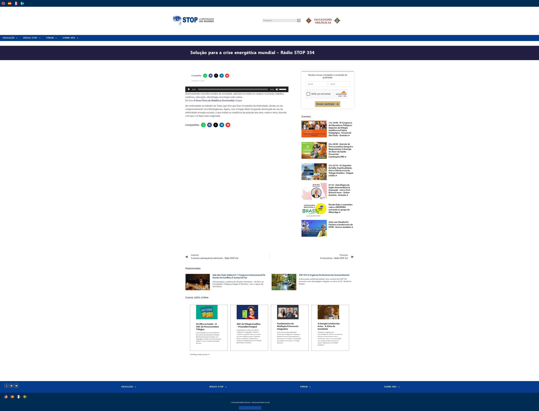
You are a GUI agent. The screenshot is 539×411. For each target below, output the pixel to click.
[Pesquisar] (299, 20)
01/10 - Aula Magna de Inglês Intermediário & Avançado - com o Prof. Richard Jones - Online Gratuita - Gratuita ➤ (339, 190)
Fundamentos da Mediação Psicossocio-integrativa (288, 326)
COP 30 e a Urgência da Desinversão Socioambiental (324, 275)
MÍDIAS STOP (30, 38)
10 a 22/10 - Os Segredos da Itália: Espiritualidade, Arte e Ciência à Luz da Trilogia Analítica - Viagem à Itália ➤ (341, 171)
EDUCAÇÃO (8, 38)
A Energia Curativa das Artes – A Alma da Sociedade (329, 326)
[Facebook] (11, 386)
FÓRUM (50, 38)
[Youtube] (16, 386)
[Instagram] (6, 386)
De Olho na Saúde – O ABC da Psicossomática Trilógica (207, 327)
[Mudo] (277, 89)
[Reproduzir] (189, 89)
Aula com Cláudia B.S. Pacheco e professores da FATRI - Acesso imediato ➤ (341, 224)
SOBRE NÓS (69, 38)
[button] (205, 76)
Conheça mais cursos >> (200, 354)
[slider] (283, 89)
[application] (236, 89)
